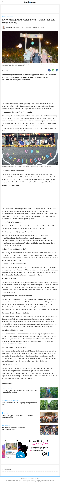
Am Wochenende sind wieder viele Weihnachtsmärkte (14, 429)
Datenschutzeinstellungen (47, 480)
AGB (7, 480)
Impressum (19, 480)
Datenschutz (12, 480)
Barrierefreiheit (26, 480)
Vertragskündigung (35, 480)
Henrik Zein (11, 27)
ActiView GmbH (37, 482)
